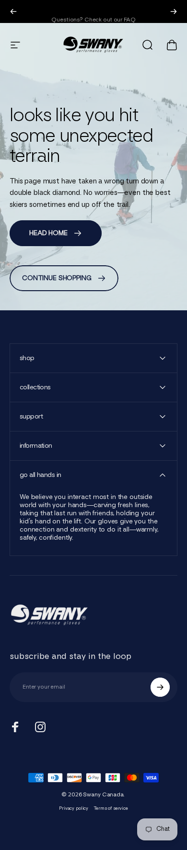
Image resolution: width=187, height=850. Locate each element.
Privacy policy (73, 808)
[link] (56, 233)
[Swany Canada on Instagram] (40, 727)
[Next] (173, 11)
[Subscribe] (160, 687)
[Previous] (13, 11)
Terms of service (111, 808)
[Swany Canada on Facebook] (15, 727)
